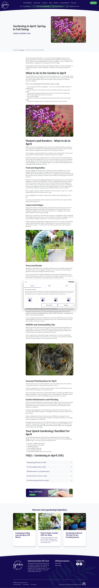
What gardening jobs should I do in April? (36, 462)
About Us (56, 3)
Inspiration (44, 3)
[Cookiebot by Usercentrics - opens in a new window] (69, 282)
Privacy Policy (33, 584)
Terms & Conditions (17, 584)
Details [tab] (49, 285)
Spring (29, 33)
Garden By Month (23, 33)
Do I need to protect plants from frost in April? (38, 480)
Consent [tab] (32, 285)
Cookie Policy (26, 584)
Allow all (66, 305)
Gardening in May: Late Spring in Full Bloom (22, 535)
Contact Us (73, 3)
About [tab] (66, 285)
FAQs (50, 3)
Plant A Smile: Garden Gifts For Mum (49, 534)
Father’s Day (58, 563)
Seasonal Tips (16, 33)
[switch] (43, 300)
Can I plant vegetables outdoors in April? (36, 467)
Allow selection (49, 305)
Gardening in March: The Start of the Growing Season (74, 535)
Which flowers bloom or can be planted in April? (38, 471)
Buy (93, 3)
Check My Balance (27, 3)
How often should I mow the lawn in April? (37, 476)
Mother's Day (58, 565)
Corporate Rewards (64, 3)
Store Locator (37, 3)
